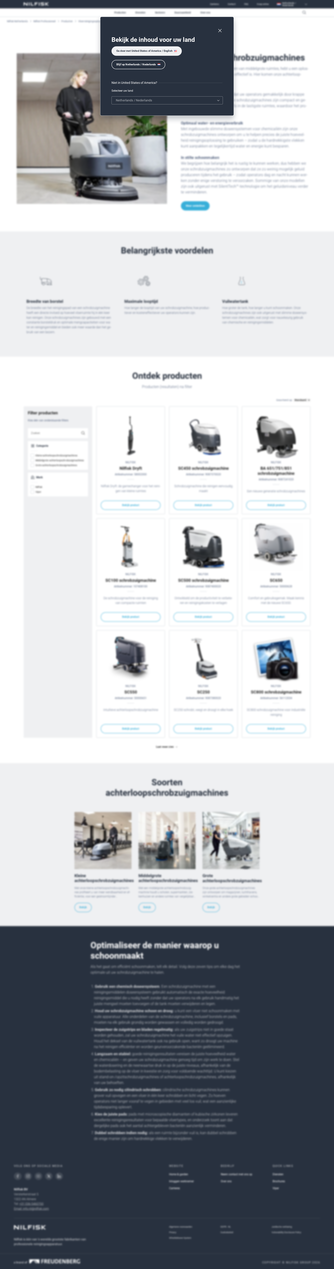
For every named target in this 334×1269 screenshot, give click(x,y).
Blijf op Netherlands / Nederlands (136, 64)
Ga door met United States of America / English (144, 50)
